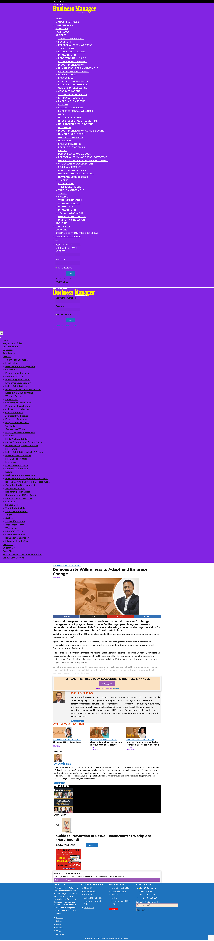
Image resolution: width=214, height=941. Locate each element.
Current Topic (65, 25)
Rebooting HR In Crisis (72, 58)
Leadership (65, 41)
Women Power (67, 74)
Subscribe (62, 28)
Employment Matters (71, 51)
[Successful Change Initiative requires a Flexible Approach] (136, 732)
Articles (61, 35)
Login (114, 897)
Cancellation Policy (93, 897)
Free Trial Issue (118, 891)
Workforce (65, 206)
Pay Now (113, 909)
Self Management (69, 167)
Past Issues (63, 31)
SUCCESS (63, 180)
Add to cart (92, 845)
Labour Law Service (68, 236)
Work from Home (69, 203)
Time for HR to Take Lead (67, 742)
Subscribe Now (107, 684)
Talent (62, 193)
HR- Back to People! (70, 137)
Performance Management (75, 45)
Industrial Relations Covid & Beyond (81, 130)
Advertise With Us (120, 888)
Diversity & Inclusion (71, 220)
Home (59, 18)
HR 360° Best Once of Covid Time (78, 121)
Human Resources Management (78, 68)
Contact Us (63, 226)
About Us (61, 223)
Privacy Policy (90, 891)
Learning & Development (73, 71)
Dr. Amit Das (62, 763)
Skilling (63, 196)
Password (61, 259)
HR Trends (64, 127)
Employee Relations (70, 97)
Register (60, 278)
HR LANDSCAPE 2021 (69, 117)
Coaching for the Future (74, 81)
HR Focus (64, 114)
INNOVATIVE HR (67, 55)
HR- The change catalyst (67, 565)
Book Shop (62, 229)
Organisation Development (75, 163)
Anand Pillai (129, 747)
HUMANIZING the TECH (71, 134)
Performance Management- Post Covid (82, 157)
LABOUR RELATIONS (69, 144)
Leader (62, 150)
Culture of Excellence (72, 88)
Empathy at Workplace (73, 84)
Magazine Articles (67, 22)
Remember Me (64, 267)
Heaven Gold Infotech (119, 938)
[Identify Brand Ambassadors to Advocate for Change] (99, 732)
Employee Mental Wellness (75, 111)
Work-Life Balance (70, 200)
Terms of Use (90, 894)
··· (57, 239)
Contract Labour (69, 91)
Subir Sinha (92, 747)
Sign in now (116, 688)
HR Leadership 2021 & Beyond (76, 124)
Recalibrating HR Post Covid (76, 173)
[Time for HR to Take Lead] (62, 732)
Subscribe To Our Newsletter (148, 902)
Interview (64, 140)
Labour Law (65, 78)
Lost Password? (71, 325)
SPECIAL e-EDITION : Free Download (77, 233)
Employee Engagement (72, 61)
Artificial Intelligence (72, 94)
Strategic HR (66, 48)
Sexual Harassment (70, 213)
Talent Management (71, 38)
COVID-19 (63, 104)
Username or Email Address (66, 249)
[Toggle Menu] (0, 337)
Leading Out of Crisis (71, 147)
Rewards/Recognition (72, 216)
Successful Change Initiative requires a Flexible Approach (142, 743)
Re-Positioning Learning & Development (83, 160)
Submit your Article (63, 880)
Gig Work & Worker (70, 107)
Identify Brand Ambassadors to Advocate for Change (106, 743)
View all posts (77, 721)
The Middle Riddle (69, 187)
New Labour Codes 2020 (73, 177)
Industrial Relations (71, 64)
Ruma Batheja (56, 745)
